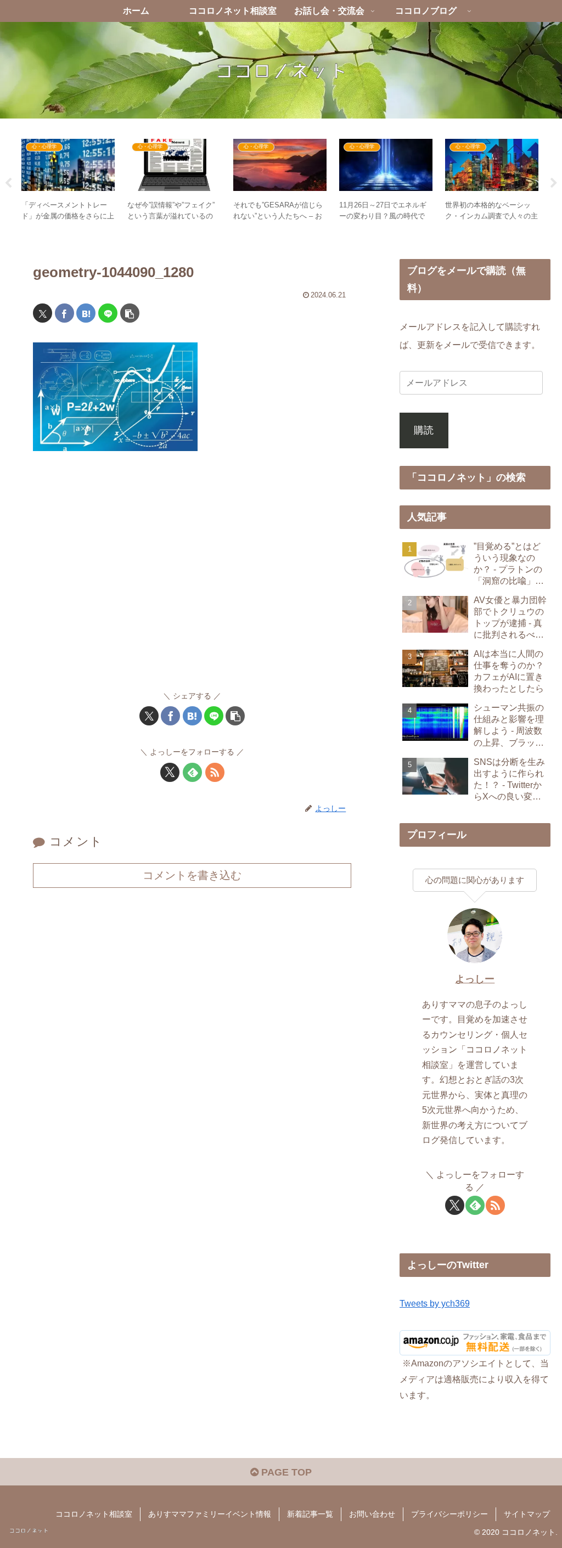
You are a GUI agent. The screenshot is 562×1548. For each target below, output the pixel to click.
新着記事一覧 (310, 1514)
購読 (424, 430)
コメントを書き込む (192, 875)
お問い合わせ (372, 1514)
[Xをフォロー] (169, 772)
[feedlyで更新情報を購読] (192, 772)
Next (553, 183)
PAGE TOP (285, 1472)
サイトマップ (527, 1514)
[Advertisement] (192, 576)
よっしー (474, 978)
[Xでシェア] (42, 313)
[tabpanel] (68, 181)
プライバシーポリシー (449, 1514)
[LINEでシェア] (107, 313)
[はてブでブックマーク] (85, 313)
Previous (8, 183)
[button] (129, 313)
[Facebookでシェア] (64, 313)
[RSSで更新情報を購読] (214, 772)
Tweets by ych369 (435, 1303)
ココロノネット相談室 (93, 1514)
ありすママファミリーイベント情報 (209, 1514)
